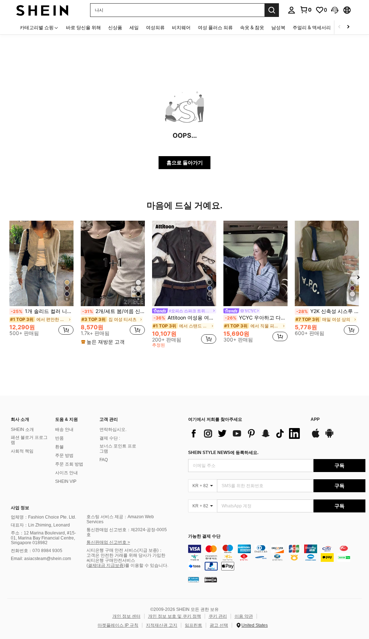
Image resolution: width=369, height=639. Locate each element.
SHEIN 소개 (22, 429)
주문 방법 (64, 455)
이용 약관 (244, 616)
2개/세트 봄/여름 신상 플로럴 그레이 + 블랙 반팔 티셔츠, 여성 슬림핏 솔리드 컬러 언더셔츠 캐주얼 (113, 311)
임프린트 (193, 625)
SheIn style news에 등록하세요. (223, 452)
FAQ (103, 459)
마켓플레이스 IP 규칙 (118, 625)
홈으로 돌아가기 (184, 162)
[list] (245, 433)
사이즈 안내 (66, 472)
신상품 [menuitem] (115, 27)
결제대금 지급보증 (106, 565)
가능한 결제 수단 (204, 536)
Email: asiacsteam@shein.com (41, 558)
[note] (104, 341)
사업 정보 (20, 507)
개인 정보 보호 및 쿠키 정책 (174, 616)
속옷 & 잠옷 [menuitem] (252, 27)
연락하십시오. (112, 429)
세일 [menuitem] (134, 27)
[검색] (271, 10)
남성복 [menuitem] (278, 27)
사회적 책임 (22, 451)
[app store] (316, 436)
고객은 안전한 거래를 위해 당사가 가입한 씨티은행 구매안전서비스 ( (125, 560)
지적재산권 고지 (161, 625)
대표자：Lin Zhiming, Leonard (40, 525)
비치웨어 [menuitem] (181, 27)
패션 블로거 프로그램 (29, 440)
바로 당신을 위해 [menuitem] (83, 27)
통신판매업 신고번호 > (108, 542)
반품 (59, 438)
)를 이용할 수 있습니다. (146, 565)
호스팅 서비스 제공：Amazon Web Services (120, 519)
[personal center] (291, 10)
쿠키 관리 (218, 616)
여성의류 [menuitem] (155, 27)
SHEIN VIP (65, 481)
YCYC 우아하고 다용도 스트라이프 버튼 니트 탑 (256, 318)
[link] (305, 9)
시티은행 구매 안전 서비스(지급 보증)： (124, 550)
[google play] (329, 436)
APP (315, 419)
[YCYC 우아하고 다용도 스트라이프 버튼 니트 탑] (255, 263)
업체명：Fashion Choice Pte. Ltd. (43, 517)
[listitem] (41, 281)
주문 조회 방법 (69, 464)
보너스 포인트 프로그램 (117, 449)
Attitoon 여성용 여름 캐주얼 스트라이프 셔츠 (185, 318)
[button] (334, 10)
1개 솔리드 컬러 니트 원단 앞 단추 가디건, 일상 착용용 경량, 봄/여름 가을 (42, 311)
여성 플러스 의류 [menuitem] (215, 27)
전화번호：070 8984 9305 (36, 550)
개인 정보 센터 (126, 616)
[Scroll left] (339, 27)
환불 (59, 446)
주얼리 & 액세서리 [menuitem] (312, 27)
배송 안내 (64, 429)
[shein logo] (42, 10)
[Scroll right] (348, 27)
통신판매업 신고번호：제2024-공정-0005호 (126, 532)
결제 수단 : (109, 438)
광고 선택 (219, 625)
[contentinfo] (276, 557)
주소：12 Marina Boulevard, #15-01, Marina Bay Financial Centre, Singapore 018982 (43, 538)
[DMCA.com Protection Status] (210, 579)
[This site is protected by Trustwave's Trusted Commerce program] (193, 579)
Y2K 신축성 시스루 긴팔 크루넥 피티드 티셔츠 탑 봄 (327, 311)
